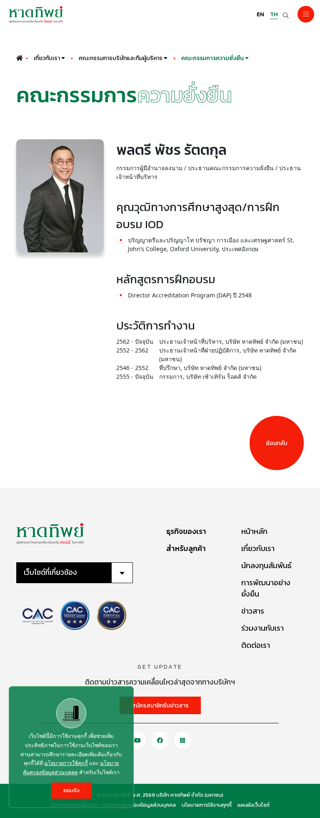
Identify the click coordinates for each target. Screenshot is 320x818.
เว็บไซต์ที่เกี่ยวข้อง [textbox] (50, 572)
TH (274, 14)
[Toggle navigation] (306, 14)
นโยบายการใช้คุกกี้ (66, 763)
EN (260, 14)
